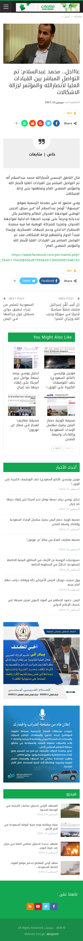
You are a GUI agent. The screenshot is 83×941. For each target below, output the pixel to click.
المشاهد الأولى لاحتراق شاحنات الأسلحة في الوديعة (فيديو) (32, 807)
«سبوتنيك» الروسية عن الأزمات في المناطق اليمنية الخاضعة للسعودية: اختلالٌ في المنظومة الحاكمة (43, 562)
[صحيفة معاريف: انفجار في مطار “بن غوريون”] (23, 405)
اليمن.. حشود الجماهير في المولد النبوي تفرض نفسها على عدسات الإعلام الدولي (44, 602)
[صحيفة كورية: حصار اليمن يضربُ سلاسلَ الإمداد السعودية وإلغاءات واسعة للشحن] (59, 405)
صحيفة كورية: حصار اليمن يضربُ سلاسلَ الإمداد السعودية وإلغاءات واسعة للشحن (45, 522)
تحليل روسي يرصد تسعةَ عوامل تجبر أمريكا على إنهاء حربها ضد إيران (43, 502)
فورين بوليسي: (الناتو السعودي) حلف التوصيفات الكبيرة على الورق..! (42, 482)
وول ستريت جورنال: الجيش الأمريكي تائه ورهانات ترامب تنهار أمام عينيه (42, 582)
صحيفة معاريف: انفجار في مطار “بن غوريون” (53, 539)
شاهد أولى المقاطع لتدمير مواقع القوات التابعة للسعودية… (34, 865)
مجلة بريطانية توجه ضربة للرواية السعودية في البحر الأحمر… (31, 826)
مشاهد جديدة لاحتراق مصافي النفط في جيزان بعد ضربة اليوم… (31, 845)
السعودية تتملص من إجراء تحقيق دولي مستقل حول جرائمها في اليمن (18, 312)
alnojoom (52, 934)
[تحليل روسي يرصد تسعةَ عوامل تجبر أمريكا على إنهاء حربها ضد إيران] (23, 358)
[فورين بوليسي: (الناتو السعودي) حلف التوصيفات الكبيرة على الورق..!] (59, 358)
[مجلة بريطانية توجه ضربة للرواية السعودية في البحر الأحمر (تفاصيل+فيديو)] (70, 830)
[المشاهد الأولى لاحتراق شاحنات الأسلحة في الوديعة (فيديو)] (70, 811)
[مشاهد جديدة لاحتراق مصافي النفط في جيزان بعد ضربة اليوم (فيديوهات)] (70, 849)
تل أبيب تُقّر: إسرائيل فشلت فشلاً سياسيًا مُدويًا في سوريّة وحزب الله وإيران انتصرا (63, 312)
